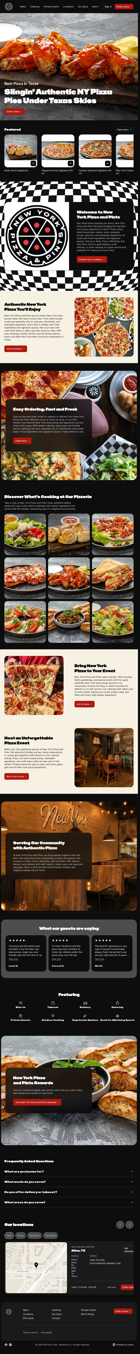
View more (13, 959)
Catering (34, 6)
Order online (128, 1287)
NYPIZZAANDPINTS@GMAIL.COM (105, 1263)
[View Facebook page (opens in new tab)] (6, 1344)
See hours (111, 1287)
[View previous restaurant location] (120, 1225)
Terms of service (30, 1332)
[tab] (9, 1235)
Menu (23, 6)
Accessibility (46, 1332)
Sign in (108, 6)
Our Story (83, 6)
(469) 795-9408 (97, 1260)
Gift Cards (28, 1318)
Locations (68, 6)
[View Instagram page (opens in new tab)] (10, 1344)
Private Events (51, 6)
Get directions (129, 1250)
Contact (56, 1318)
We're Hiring (87, 1314)
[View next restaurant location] (129, 1225)
